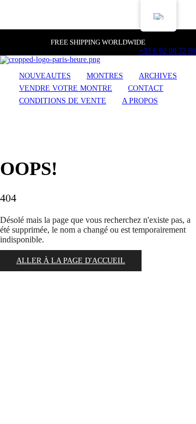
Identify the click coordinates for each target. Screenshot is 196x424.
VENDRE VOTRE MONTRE (65, 88)
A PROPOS (140, 101)
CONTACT (145, 88)
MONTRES (105, 76)
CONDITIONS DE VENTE (62, 101)
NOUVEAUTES (45, 76)
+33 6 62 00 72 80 (167, 51)
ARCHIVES (158, 76)
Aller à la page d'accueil (70, 261)
